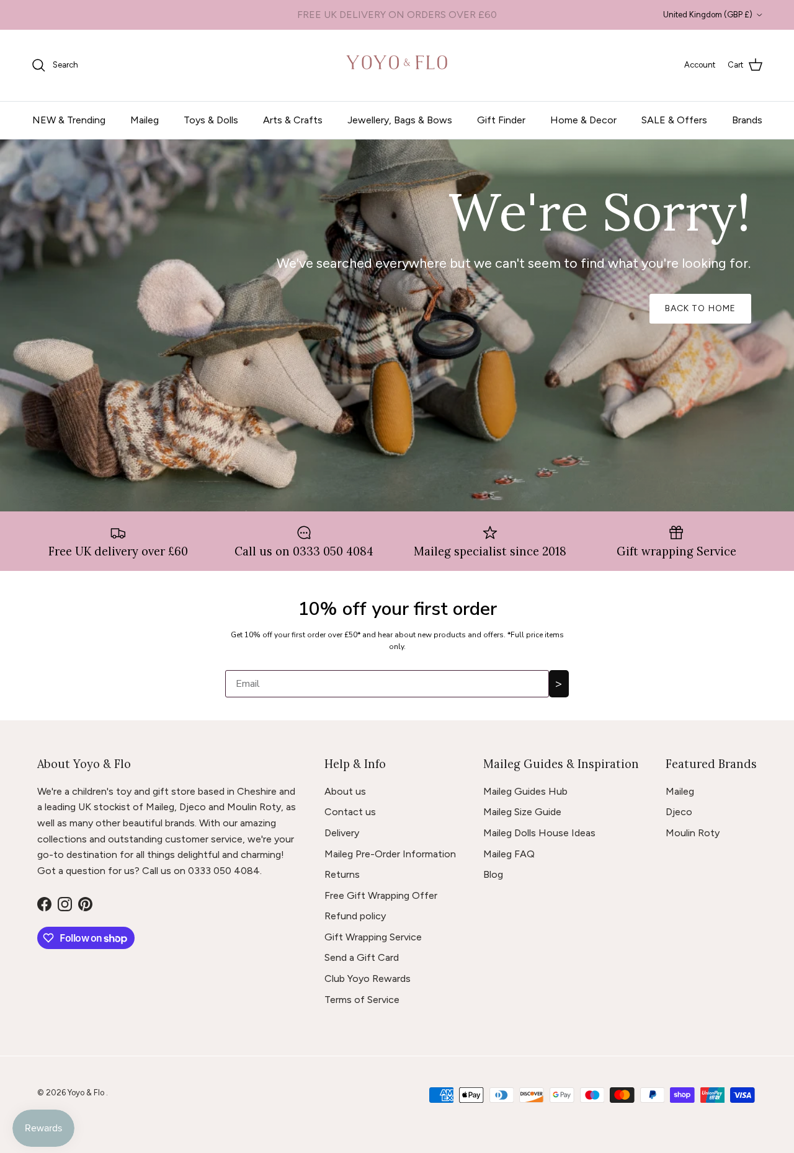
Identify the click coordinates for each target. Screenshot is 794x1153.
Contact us (350, 812)
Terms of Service (361, 999)
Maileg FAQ (509, 854)
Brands (747, 120)
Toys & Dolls (211, 120)
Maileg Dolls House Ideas (539, 833)
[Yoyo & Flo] (397, 65)
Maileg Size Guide (522, 812)
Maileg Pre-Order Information (390, 854)
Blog (493, 874)
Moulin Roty (693, 833)
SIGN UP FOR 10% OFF (397, 14)
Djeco (679, 812)
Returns (342, 874)
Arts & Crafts (293, 120)
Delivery (341, 833)
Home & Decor (583, 120)
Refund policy (355, 916)
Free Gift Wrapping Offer (380, 895)
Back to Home (700, 308)
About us (345, 791)
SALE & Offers (674, 120)
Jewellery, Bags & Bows (399, 120)
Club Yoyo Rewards (367, 978)
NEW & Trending (68, 120)
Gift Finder (501, 120)
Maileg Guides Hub (525, 791)
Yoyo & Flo (87, 1092)
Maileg (144, 120)
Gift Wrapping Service (373, 937)
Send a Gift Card (361, 957)
